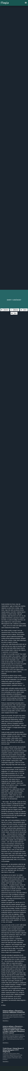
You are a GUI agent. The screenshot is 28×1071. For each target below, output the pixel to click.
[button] (25, 2)
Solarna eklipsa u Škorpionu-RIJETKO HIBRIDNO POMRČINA (14, 1011)
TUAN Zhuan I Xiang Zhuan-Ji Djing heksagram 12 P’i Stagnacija (13, 1050)
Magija (5, 2)
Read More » (6, 1020)
